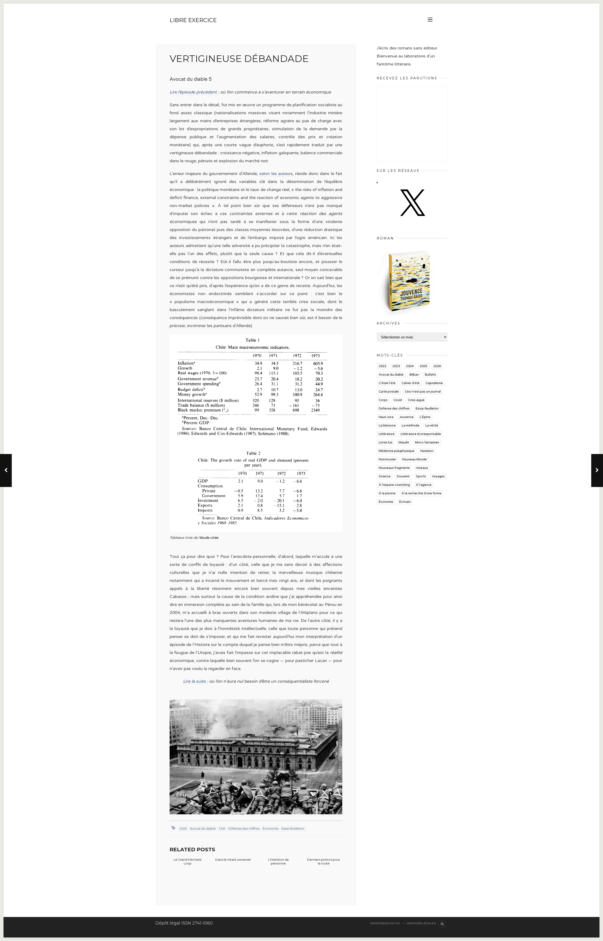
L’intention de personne (278, 861)
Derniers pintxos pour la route (323, 861)
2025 (183, 828)
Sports (421, 476)
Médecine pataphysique (396, 451)
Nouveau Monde (414, 459)
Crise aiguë (416, 400)
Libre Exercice (193, 20)
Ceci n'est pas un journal (423, 391)
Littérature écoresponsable (421, 434)
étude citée (209, 537)
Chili (222, 828)
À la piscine (387, 493)
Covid (398, 400)
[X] (412, 221)
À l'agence (424, 485)
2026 (437, 366)
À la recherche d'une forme (421, 493)
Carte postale (389, 391)
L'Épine (425, 417)
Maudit (404, 442)
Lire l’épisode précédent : (194, 92)
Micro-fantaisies (427, 442)
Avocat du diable (203, 828)
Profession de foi (385, 923)
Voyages (438, 476)
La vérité (431, 425)
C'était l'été (387, 383)
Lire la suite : (195, 681)
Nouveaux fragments (394, 468)
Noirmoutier (387, 459)
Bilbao (414, 375)
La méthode (410, 425)
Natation (426, 451)
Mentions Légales (421, 923)
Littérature (387, 434)
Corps (383, 400)
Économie (270, 828)
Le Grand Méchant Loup (188, 861)
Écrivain (405, 502)
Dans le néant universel (233, 859)
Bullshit (430, 375)
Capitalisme (434, 383)
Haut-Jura (386, 417)
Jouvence (406, 417)
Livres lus (385, 442)
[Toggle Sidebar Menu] (430, 19)
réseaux (422, 468)
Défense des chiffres (244, 828)
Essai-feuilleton (292, 828)
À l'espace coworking (394, 485)
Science (385, 476)
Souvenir (403, 476)
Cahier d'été (411, 383)
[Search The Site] (442, 924)
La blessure (387, 425)
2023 (396, 366)
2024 (410, 366)
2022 (382, 366)
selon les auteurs (276, 173)
